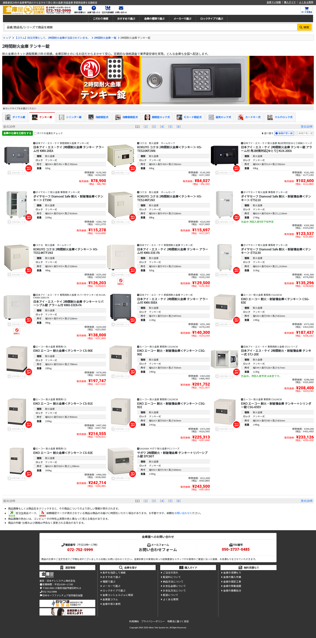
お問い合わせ (182, 513)
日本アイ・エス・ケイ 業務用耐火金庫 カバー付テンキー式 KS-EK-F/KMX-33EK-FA (69, 296)
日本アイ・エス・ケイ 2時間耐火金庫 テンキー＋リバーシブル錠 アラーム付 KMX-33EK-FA (68, 303)
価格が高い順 (305, 133)
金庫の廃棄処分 (232, 590)
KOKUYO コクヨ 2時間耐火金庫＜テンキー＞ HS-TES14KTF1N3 (65, 251)
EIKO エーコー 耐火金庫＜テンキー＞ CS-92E (63, 452)
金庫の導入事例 (112, 604)
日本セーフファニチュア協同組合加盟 (62, 595)
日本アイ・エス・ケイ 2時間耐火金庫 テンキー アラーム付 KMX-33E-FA (172, 251)
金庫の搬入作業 (232, 577)
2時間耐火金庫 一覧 (105, 38)
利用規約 (134, 621)
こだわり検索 (100, 18)
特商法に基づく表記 (178, 621)
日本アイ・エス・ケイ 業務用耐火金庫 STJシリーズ (270, 346)
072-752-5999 (80, 550)
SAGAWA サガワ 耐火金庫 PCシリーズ (160, 448)
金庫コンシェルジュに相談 (118, 595)
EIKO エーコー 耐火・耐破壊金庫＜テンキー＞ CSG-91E (171, 405)
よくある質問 (306, 2)
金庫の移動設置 (232, 586)
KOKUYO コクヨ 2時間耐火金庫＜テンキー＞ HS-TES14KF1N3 (169, 198)
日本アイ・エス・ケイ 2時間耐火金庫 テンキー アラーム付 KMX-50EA (172, 301)
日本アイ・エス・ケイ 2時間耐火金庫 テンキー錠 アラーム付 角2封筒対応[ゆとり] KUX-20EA (276, 149)
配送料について (172, 577)
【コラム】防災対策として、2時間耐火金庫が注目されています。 (52, 38)
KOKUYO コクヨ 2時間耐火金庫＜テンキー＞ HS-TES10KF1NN (169, 149)
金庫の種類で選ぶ (154, 18)
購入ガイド (290, 2)
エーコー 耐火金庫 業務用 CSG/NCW (262, 294)
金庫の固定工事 (232, 581)
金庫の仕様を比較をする (17, 133)
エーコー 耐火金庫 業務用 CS (51, 346)
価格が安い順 (285, 133)
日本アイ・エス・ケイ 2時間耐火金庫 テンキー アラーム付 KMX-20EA (68, 149)
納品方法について (173, 581)
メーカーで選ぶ (182, 18)
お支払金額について (174, 586)
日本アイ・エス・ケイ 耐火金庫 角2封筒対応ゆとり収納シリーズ (277, 143)
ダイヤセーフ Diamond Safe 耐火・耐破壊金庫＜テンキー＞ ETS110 (276, 198)
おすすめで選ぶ (126, 18)
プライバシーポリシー (153, 621)
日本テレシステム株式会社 (61, 580)
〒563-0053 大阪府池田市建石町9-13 (61, 588)
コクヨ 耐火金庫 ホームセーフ (157, 143)
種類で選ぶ (109, 581)
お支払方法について (174, 590)
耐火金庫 (50, 156)
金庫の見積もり (232, 572)
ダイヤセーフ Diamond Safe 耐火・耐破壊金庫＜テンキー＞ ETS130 (276, 251)
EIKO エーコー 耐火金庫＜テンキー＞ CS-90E (63, 350)
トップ (7, 38)
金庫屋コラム (110, 599)
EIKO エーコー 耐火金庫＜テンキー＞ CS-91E (63, 403)
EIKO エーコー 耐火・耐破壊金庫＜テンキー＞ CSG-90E (171, 352)
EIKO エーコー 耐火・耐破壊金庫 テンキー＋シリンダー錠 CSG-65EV (276, 405)
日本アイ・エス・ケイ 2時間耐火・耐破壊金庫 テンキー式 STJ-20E (276, 352)
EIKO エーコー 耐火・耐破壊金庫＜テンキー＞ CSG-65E (275, 301)
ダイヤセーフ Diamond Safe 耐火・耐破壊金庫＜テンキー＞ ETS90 (68, 198)
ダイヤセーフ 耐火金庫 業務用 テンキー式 (58, 192)
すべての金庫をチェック (50, 133)
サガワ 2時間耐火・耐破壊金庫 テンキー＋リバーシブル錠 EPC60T (172, 454)
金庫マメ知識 (274, 2)
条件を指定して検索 (114, 572)
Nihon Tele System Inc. (159, 627)
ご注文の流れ (170, 572)
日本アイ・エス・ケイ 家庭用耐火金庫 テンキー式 (62, 143)
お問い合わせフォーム (158, 549)
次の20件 (307, 126)
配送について (170, 595)
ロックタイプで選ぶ (211, 18)
